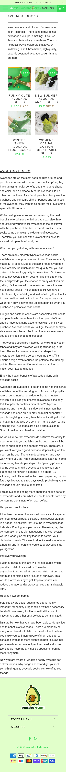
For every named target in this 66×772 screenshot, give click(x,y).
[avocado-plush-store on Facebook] (29, 739)
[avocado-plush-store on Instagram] (35, 739)
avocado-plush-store (37, 747)
